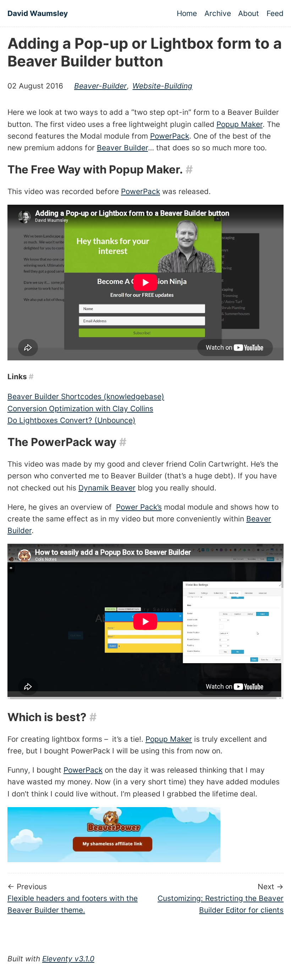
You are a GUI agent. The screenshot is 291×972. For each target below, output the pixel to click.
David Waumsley (37, 13)
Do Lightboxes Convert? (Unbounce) (71, 420)
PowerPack (169, 135)
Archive (217, 13)
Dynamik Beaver (107, 487)
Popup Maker (239, 124)
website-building (162, 85)
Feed (275, 13)
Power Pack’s (139, 507)
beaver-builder (100, 85)
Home (187, 13)
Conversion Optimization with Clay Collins (80, 408)
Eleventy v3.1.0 (68, 958)
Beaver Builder (122, 147)
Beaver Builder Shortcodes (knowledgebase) (85, 396)
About (248, 13)
